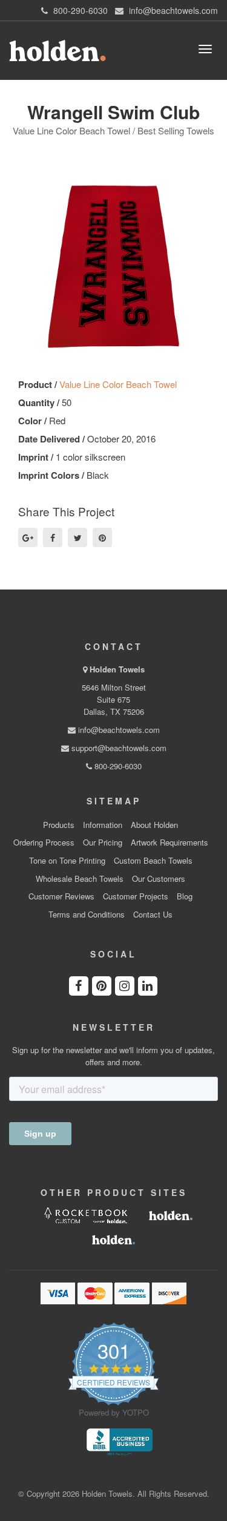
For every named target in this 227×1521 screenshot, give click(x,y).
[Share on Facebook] (52, 537)
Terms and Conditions (86, 914)
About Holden (154, 825)
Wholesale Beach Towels (79, 878)
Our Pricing (102, 842)
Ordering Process (43, 842)
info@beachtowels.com (118, 729)
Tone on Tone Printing (67, 860)
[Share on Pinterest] (102, 537)
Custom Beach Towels (153, 860)
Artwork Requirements (169, 842)
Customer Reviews (61, 896)
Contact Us (153, 914)
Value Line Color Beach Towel (118, 384)
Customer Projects (135, 896)
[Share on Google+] (28, 537)
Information (102, 825)
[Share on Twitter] (77, 537)
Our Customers (158, 878)
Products (58, 825)
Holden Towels (117, 669)
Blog (184, 896)
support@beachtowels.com (117, 748)
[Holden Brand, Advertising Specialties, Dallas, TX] (119, 1441)
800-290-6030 (117, 766)
